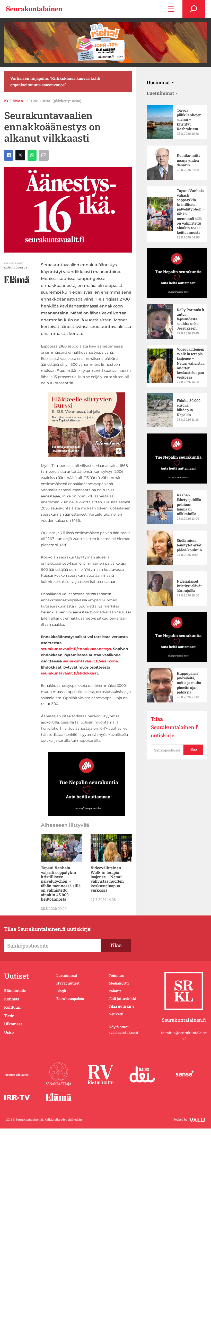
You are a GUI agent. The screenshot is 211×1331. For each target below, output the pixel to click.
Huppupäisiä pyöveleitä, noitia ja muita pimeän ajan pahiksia (189, 683)
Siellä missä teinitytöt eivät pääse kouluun (189, 545)
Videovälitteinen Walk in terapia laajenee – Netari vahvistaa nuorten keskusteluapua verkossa (107, 879)
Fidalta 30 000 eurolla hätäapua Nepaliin (188, 407)
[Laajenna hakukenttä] (193, 9)
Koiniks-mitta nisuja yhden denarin (188, 160)
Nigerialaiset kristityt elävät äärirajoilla (189, 586)
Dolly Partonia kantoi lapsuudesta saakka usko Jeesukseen (190, 319)
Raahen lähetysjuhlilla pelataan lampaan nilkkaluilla (189, 504)
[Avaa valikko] (171, 9)
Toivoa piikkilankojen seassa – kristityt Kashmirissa (189, 119)
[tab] (160, 82)
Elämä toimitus (15, 267)
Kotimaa (13, 100)
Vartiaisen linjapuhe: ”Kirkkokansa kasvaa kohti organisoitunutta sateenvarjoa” (55, 81)
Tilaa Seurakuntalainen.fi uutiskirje (175, 727)
